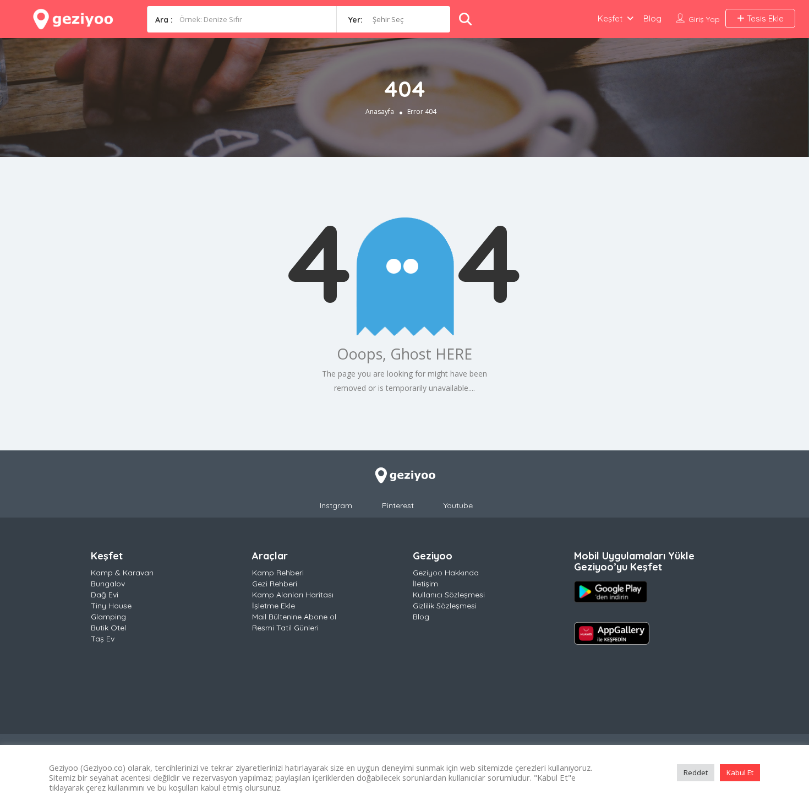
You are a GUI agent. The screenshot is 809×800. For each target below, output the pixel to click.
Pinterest (398, 505)
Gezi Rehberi (274, 584)
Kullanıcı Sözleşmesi (449, 595)
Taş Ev (102, 639)
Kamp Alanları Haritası (293, 595)
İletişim (425, 584)
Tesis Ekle (764, 18)
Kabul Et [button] (739, 772)
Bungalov (108, 584)
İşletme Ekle (273, 606)
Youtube (458, 505)
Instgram (336, 505)
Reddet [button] (696, 772)
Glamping (108, 617)
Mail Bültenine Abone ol (294, 617)
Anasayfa (379, 111)
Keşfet (610, 18)
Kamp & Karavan (122, 573)
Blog (652, 18)
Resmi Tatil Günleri (285, 628)
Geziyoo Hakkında (446, 573)
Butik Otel (108, 628)
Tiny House (111, 606)
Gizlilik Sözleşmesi (445, 606)
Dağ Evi (104, 595)
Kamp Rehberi (278, 573)
